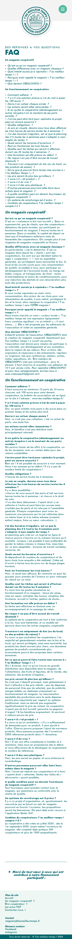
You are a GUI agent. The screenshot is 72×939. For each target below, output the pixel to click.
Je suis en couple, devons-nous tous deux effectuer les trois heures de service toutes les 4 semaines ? (35, 129)
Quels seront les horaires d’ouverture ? (30, 142)
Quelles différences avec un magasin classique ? (35, 68)
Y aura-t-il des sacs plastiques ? (26, 185)
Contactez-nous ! (15, 909)
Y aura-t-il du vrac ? (19, 182)
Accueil (9, 897)
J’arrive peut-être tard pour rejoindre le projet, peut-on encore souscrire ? (33, 120)
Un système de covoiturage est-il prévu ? (31, 200)
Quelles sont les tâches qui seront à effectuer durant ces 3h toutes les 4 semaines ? (32, 150)
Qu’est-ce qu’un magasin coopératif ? (29, 65)
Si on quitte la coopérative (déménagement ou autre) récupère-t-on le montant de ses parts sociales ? (33, 112)
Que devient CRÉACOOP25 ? (24, 83)
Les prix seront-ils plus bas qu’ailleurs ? (30, 176)
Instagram (11, 932)
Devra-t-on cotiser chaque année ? (28, 103)
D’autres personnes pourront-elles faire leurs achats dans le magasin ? (32, 190)
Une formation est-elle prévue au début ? (31, 154)
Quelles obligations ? (20, 124)
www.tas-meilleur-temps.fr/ (47, 398)
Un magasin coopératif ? (20, 900)
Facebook (10, 929)
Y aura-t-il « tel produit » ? (23, 179)
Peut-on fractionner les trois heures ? (29, 145)
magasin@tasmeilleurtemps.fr (22, 920)
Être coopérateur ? (16, 903)
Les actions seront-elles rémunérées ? (29, 106)
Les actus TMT (13, 906)
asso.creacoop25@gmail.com (22, 373)
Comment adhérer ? (19, 94)
